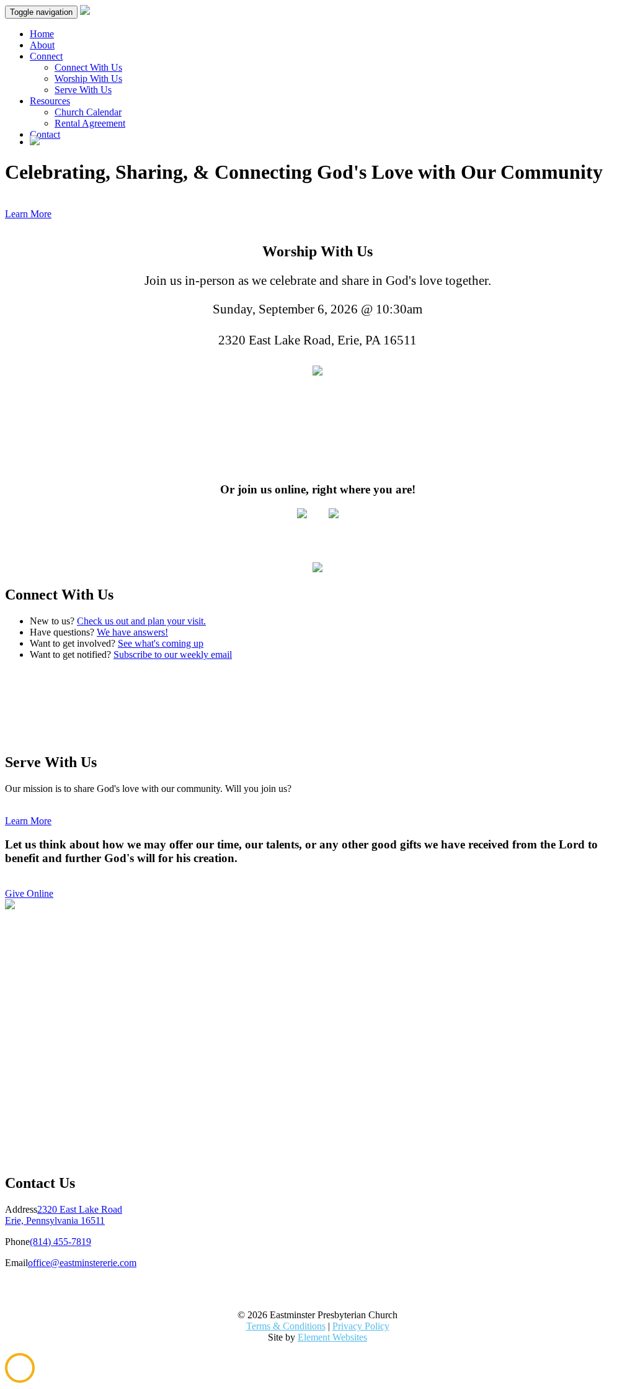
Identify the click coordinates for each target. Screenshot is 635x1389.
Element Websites (332, 1337)
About (42, 45)
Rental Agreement (90, 123)
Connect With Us (88, 67)
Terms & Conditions (286, 1326)
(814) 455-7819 (60, 1241)
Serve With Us (83, 89)
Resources (50, 101)
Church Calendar (88, 112)
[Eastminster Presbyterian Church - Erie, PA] (317, 371)
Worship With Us (88, 78)
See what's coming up (160, 643)
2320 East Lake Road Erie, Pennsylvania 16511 (63, 1215)
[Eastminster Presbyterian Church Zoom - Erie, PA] (302, 515)
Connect (46, 56)
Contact (45, 134)
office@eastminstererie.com (82, 1262)
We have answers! (132, 632)
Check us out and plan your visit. (141, 621)
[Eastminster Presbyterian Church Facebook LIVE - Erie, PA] (334, 515)
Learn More (28, 214)
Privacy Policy (360, 1326)
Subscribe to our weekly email (172, 654)
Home (42, 34)
